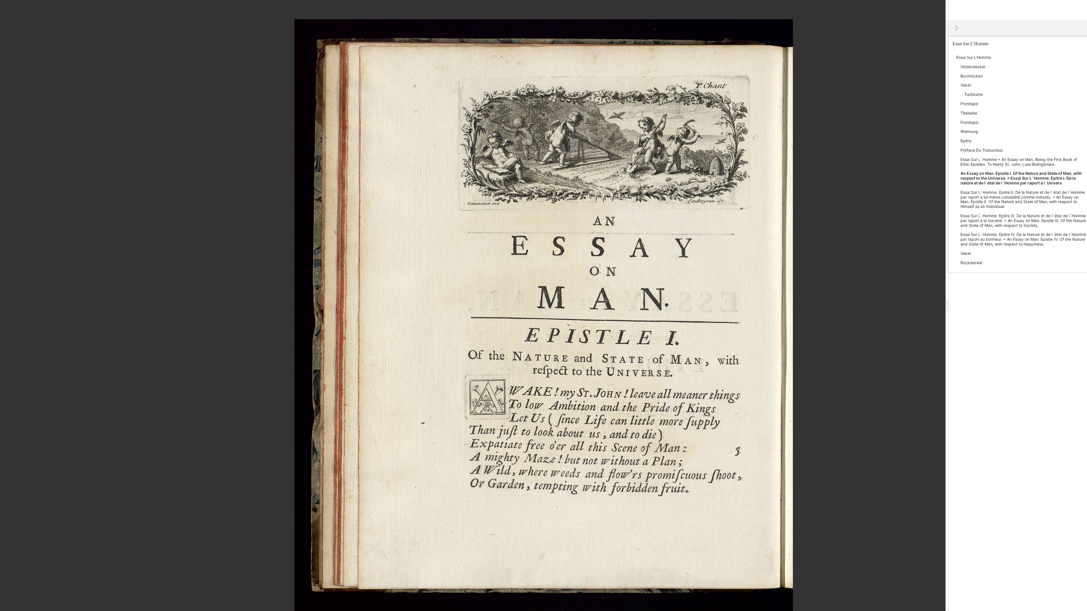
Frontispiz (969, 103)
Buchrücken (971, 76)
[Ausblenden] (956, 28)
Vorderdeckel (972, 66)
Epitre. (966, 140)
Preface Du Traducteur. (981, 150)
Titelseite (968, 113)
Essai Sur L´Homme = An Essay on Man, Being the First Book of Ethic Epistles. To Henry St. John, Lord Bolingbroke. (1018, 162)
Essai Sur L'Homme (973, 57)
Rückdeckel (971, 262)
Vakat (965, 85)
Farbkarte (974, 94)
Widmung (969, 131)
